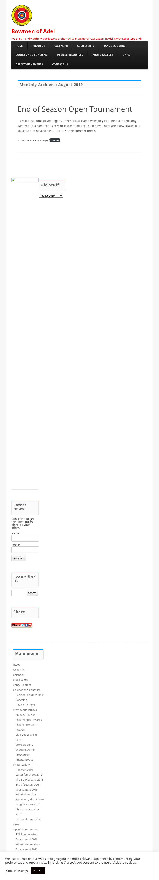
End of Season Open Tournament (75, 109)
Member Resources (70, 55)
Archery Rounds (25, 715)
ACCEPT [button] (38, 870)
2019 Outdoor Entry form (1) (33, 140)
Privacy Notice (24, 759)
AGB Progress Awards (29, 720)
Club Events (85, 46)
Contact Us (60, 64)
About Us (39, 46)
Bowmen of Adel (33, 31)
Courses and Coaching (32, 55)
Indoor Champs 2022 (28, 819)
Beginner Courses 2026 (29, 695)
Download (54, 140)
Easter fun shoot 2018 (29, 774)
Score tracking (24, 744)
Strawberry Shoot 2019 (30, 799)
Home (19, 46)
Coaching (21, 700)
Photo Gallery (102, 55)
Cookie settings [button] (17, 871)
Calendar (61, 46)
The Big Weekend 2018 (29, 779)
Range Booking (114, 46)
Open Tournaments (29, 64)
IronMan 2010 (24, 769)
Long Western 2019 (27, 804)
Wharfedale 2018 (26, 794)
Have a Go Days (25, 705)
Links (126, 55)
